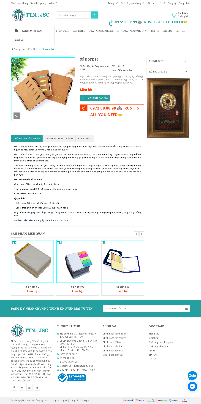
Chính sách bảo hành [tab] (59, 138)
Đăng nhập (184, 3)
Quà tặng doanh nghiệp (133, 3)
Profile (154, 30)
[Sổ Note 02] (77, 261)
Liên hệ (161, 3)
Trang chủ (62, 30)
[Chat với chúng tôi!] (192, 386)
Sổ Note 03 (122, 286)
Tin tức (151, 3)
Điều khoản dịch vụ (113, 354)
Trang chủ (113, 3)
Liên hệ (180, 30)
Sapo (86, 400)
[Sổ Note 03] (123, 261)
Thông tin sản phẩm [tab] (27, 138)
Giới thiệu (79, 30)
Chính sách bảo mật (113, 350)
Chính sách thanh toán (114, 333)
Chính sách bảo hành (113, 346)
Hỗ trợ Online (158, 71)
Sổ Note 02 (77, 286)
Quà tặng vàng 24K (134, 30)
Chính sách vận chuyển (114, 337)
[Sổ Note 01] (32, 261)
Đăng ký (172, 3)
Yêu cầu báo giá (98, 98)
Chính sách (156, 61)
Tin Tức (167, 30)
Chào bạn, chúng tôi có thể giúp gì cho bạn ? (34, 3)
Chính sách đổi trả (112, 342)
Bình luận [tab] (85, 138)
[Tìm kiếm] (94, 15)
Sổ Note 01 (32, 286)
